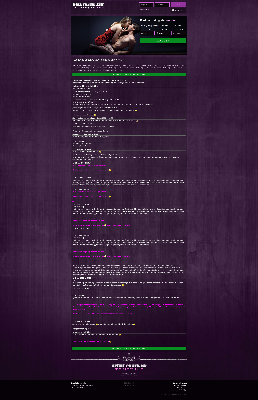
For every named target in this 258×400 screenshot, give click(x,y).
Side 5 (107, 65)
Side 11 (144, 65)
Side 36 (89, 70)
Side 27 (139, 68)
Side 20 (92, 68)
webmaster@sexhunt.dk (84, 385)
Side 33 (179, 68)
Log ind (178, 4)
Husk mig (178, 10)
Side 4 (101, 65)
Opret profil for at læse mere (129, 74)
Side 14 (164, 65)
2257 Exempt (129, 383)
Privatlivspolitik (129, 385)
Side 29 (152, 68)
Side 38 (102, 70)
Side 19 (85, 68)
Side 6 (113, 65)
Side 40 (116, 70)
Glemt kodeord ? (145, 9)
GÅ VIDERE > (163, 41)
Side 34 (75, 70)
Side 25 (125, 68)
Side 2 (90, 65)
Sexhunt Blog (82, 65)
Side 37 (95, 70)
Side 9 (131, 65)
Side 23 (112, 68)
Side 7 (119, 65)
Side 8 (125, 65)
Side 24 (119, 68)
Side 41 (122, 70)
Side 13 (157, 65)
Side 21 (98, 68)
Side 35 (82, 70)
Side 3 (96, 65)
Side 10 (137, 65)
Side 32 (173, 68)
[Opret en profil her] (129, 367)
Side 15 (171, 65)
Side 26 (132, 68)
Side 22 (105, 68)
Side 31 (166, 68)
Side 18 (78, 68)
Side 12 (150, 65)
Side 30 (159, 68)
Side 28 (146, 68)
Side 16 (177, 65)
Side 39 (109, 70)
